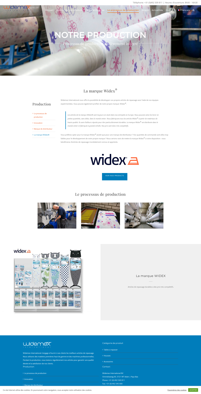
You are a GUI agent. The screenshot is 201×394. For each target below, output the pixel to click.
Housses (107, 355)
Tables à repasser (111, 350)
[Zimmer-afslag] (57, 204)
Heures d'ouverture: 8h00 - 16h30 (181, 2)
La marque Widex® (41, 135)
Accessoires (108, 361)
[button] (194, 10)
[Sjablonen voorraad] (144, 204)
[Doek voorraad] (100, 204)
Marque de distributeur (43, 129)
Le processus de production (35, 373)
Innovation (38, 123)
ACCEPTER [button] (193, 390)
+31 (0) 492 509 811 (116, 380)
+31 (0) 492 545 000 (114, 383)
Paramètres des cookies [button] (177, 390)
